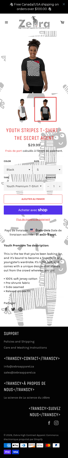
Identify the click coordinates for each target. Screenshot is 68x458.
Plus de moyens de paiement (33, 219)
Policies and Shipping (19, 341)
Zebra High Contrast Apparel (29, 435)
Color (7, 161)
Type (6, 177)
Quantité (50, 177)
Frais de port (13, 150)
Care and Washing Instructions (25, 347)
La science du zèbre (36, 397)
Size (36, 161)
